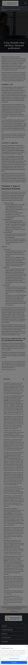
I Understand (14, 662)
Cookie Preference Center (14, 658)
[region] (14, 655)
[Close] (26, 646)
